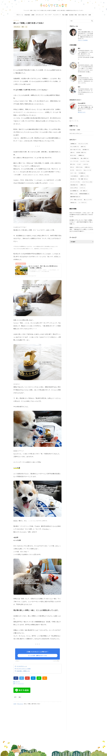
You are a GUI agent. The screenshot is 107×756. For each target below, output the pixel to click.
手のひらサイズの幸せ (18, 747)
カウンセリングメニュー (76, 133)
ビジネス (81, 188)
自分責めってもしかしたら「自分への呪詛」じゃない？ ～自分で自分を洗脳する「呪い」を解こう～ (81, 222)
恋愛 (82, 146)
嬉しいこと (86, 199)
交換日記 (72, 202)
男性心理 (72, 179)
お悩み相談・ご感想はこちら (23, 671)
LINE (39, 678)
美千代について (82, 112)
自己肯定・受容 (73, 15)
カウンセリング (39, 15)
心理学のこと (83, 176)
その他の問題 (73, 158)
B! (33, 678)
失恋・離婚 (65, 15)
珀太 (71, 167)
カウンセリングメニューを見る (23, 668)
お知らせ (78, 167)
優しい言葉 (83, 158)
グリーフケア (48, 15)
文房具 (86, 167)
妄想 (90, 15)
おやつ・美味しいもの (75, 199)
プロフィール (19, 15)
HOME (14, 703)
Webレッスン (86, 170)
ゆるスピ (78, 170)
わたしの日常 (73, 146)
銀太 (23, 26)
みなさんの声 (73, 188)
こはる (84, 164)
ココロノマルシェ (85, 182)
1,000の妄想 (73, 176)
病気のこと (72, 193)
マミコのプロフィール (22, 666)
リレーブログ (81, 202)
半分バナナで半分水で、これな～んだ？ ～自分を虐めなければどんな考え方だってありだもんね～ (81, 214)
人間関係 (80, 155)
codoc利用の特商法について (19, 749)
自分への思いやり (82, 15)
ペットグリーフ (57, 15)
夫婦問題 (72, 143)
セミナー (72, 173)
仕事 (71, 152)
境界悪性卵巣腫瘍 (83, 193)
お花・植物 (82, 190)
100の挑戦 (80, 173)
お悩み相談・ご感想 (29, 15)
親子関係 (85, 149)
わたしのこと (17, 26)
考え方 (71, 155)
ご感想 (81, 185)
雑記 (20, 697)
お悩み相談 (72, 185)
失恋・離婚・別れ (82, 179)
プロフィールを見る (83, 40)
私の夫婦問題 (73, 190)
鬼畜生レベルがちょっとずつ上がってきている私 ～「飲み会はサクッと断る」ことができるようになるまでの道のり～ (81, 229)
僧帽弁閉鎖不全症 (74, 196)
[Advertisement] (37, 718)
